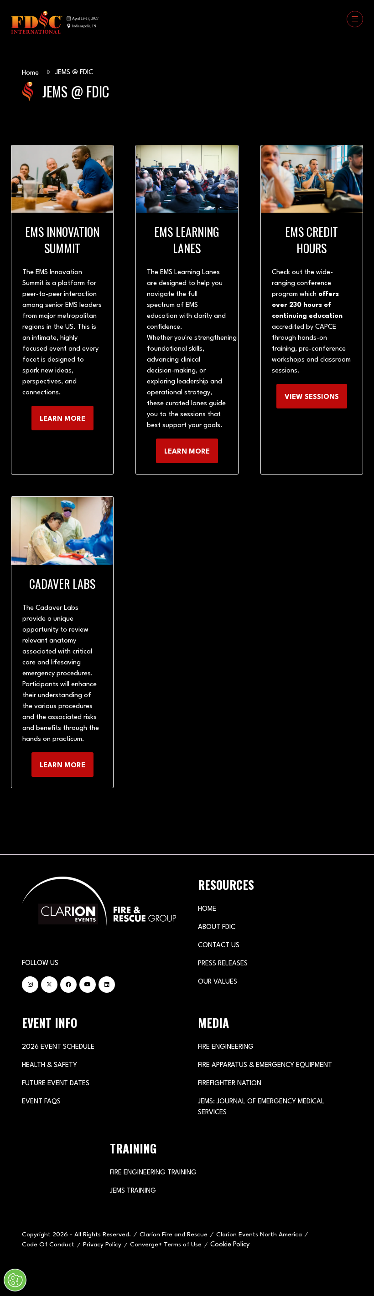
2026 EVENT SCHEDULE (58, 1047)
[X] (49, 984)
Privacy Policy (102, 1244)
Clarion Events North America (259, 1234)
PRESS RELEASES (223, 963)
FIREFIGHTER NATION (229, 1083)
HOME (207, 909)
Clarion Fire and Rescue (174, 1234)
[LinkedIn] (107, 984)
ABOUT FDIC (216, 927)
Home (30, 73)
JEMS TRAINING (133, 1191)
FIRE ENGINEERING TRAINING (153, 1172)
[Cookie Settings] (15, 1280)
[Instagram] (30, 984)
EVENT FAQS (41, 1101)
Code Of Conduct (48, 1244)
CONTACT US (218, 945)
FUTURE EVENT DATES (55, 1083)
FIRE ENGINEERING (226, 1047)
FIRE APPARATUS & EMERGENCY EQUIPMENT (265, 1065)
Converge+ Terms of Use (166, 1244)
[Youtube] (87, 984)
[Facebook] (68, 984)
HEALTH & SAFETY (49, 1065)
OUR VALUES (217, 982)
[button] (355, 19)
